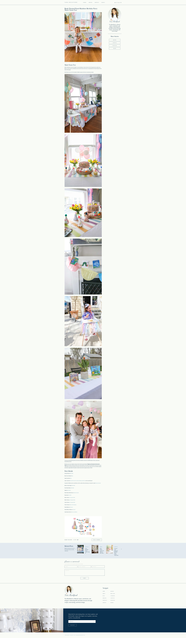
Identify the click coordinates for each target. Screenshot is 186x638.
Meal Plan (113, 593)
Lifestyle (115, 42)
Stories (84, 2)
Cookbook (113, 595)
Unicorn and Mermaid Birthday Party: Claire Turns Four (116, 552)
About (104, 593)
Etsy (72, 475)
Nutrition (115, 45)
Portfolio (97, 2)
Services (90, 2)
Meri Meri (71, 473)
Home (104, 591)
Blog (104, 595)
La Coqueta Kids (72, 497)
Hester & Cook (76, 492)
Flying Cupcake (98, 483)
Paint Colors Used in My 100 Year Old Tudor (102, 551)
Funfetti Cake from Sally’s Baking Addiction (77, 480)
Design (114, 48)
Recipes (112, 591)
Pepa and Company (73, 504)
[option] (84, 549)
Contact (103, 2)
